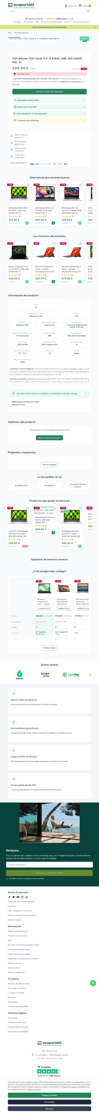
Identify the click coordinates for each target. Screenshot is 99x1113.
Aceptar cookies (49, 1095)
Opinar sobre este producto (49, 438)
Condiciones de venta (17, 1022)
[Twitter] (13, 897)
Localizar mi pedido (16, 993)
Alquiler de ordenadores (18, 931)
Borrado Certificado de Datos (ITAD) (23, 945)
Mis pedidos (13, 1002)
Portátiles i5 (49, 485)
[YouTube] (18, 897)
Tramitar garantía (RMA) (18, 1006)
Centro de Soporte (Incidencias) (21, 901)
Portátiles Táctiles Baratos (78, 485)
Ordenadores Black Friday (19, 949)
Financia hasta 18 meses (18, 1027)
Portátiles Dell (21, 485)
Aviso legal (12, 1018)
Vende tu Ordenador (16, 972)
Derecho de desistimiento (19, 983)
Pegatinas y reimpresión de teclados (23, 958)
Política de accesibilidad (18, 1031)
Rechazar (49, 1109)
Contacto (12, 906)
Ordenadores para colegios (19, 954)
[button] (60, 19)
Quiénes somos (14, 920)
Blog (10, 940)
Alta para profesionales (18, 936)
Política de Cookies (34, 1089)
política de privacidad (35, 878)
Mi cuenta (12, 997)
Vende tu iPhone (14, 963)
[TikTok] (26, 897)
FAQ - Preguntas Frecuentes (20, 911)
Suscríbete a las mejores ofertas (49, 873)
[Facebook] (9, 897)
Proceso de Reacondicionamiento (22, 915)
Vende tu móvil (14, 968)
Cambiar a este (44, 609)
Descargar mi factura (17, 988)
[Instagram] (22, 897)
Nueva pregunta (49, 465)
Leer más (16, 84)
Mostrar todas (49, 648)
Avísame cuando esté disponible (50, 92)
